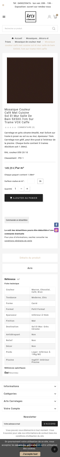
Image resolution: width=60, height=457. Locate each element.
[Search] (53, 28)
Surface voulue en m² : (15, 181)
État (7, 372)
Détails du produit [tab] (30, 257)
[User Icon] (49, 17)
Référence (10, 279)
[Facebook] (56, 225)
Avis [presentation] (30, 268)
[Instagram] (56, 230)
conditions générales (26, 445)
